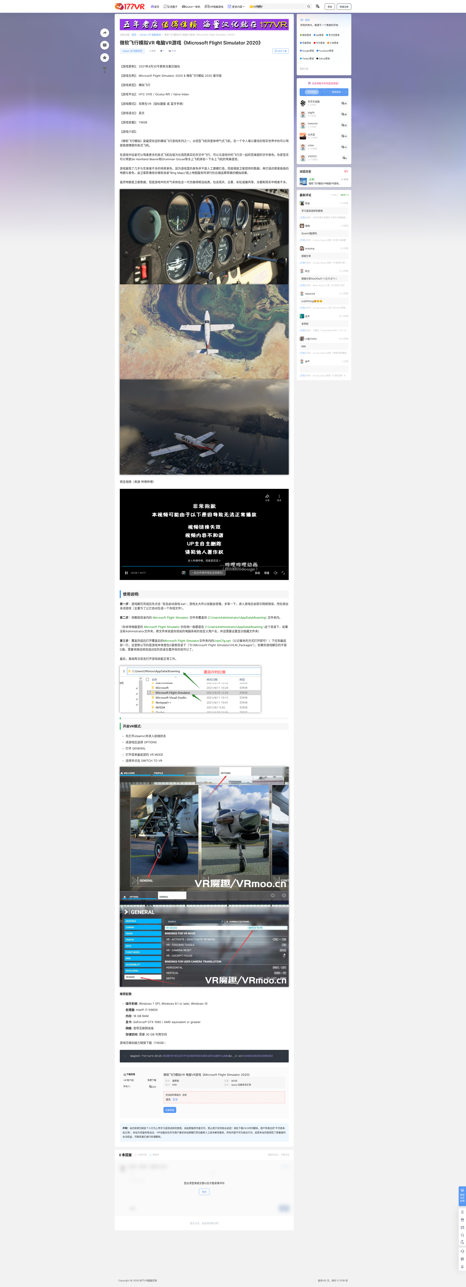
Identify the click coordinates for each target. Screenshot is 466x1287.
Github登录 (324, 58)
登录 (330, 6)
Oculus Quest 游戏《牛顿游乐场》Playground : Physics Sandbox (345, 262)
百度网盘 (169, 1110)
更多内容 (236, 6)
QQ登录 (320, 35)
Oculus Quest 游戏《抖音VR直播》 (330, 240)
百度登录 (306, 43)
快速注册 (344, 6)
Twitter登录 (308, 58)
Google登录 (308, 50)
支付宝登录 (334, 35)
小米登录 (334, 43)
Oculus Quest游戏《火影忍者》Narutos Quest (335, 375)
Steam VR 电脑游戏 (150, 34)
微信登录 (306, 35)
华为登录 (320, 43)
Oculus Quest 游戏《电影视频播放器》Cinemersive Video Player (345, 353)
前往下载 (282, 51)
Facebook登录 (326, 50)
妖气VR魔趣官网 (148, 1280)
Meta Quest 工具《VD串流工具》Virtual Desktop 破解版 (340, 285)
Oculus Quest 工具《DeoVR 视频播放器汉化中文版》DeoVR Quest (345, 307)
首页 (134, 34)
